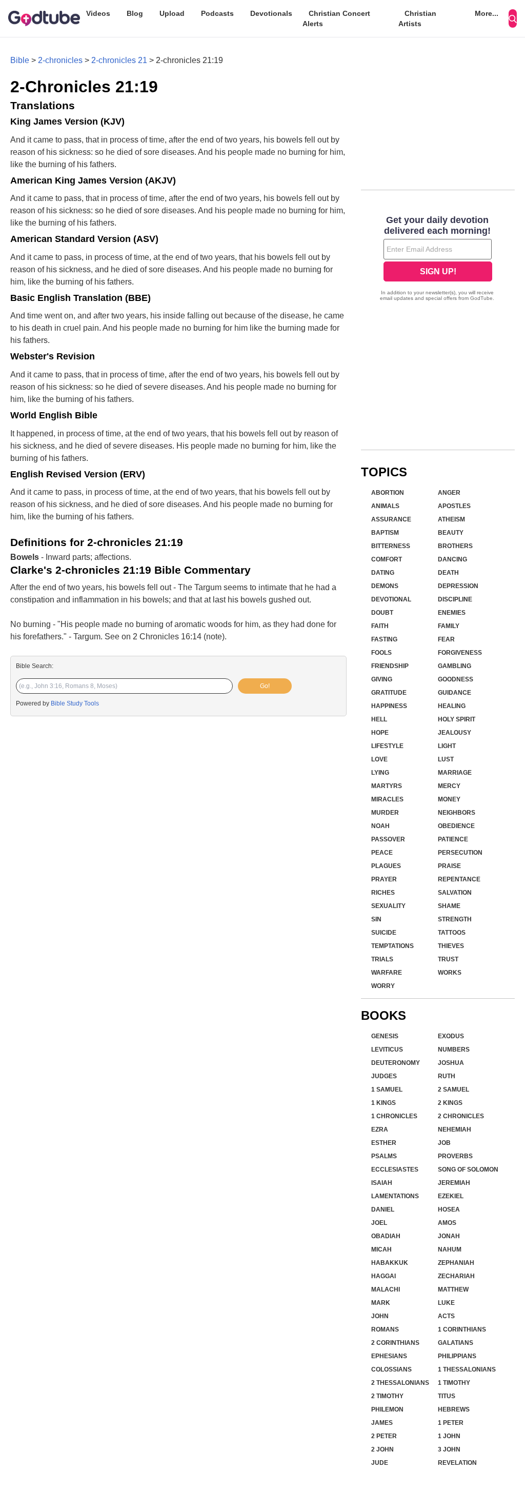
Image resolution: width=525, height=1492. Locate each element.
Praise (449, 866)
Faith (380, 626)
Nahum (449, 1249)
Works (449, 972)
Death (448, 572)
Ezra (379, 1129)
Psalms (384, 1156)
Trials (382, 959)
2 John (382, 1449)
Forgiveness (460, 652)
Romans (385, 1329)
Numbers (454, 1049)
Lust (446, 759)
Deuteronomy (395, 1062)
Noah (380, 826)
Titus (446, 1396)
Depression (458, 586)
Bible (19, 60)
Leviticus (387, 1049)
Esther (383, 1142)
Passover (388, 839)
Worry (383, 986)
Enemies (452, 612)
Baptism (385, 532)
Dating (382, 572)
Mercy (449, 786)
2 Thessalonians (400, 1382)
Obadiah (385, 1236)
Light (447, 746)
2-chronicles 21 (119, 60)
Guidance (454, 692)
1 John (449, 1436)
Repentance (459, 879)
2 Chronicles (461, 1116)
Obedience (456, 826)
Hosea (449, 1209)
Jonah (449, 1236)
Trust (448, 959)
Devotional (391, 599)
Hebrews (454, 1409)
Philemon (387, 1409)
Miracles (387, 799)
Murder (385, 812)
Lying (380, 772)
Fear (446, 639)
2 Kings (450, 1102)
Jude (379, 1462)
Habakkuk (389, 1262)
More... (486, 13)
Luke (446, 1302)
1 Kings (383, 1102)
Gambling (454, 666)
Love (379, 759)
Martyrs (386, 786)
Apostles (454, 506)
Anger (449, 492)
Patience (453, 839)
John (380, 1316)
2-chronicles (60, 60)
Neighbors (456, 812)
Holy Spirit (456, 719)
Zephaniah (456, 1262)
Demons (384, 586)
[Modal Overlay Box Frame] (438, 259)
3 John (449, 1449)
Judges (384, 1076)
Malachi (385, 1289)
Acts (446, 1316)
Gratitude (389, 692)
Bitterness (390, 546)
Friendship (390, 666)
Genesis (384, 1036)
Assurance (391, 519)
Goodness (455, 679)
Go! (265, 686)
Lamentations (395, 1196)
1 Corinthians (462, 1329)
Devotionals (271, 13)
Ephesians (389, 1356)
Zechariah (456, 1276)
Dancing (452, 559)
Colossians (391, 1369)
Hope (380, 732)
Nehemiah (454, 1129)
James (382, 1422)
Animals (385, 506)
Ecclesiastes (394, 1169)
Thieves (451, 946)
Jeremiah (454, 1182)
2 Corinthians (395, 1342)
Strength (455, 919)
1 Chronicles (394, 1116)
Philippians (457, 1356)
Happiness (389, 706)
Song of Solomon (468, 1169)
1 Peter (450, 1422)
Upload (172, 13)
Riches (383, 892)
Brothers (455, 546)
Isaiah (381, 1182)
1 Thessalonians (467, 1369)
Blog (135, 13)
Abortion (387, 492)
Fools (381, 652)
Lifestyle (387, 746)
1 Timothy (454, 1382)
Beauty (450, 532)
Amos (447, 1222)
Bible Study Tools (75, 703)
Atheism (451, 519)
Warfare (386, 972)
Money (449, 799)
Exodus (451, 1036)
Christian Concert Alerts (336, 18)
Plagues (386, 866)
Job (444, 1142)
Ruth (446, 1076)
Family (448, 626)
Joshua (451, 1062)
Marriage (455, 772)
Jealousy (454, 732)
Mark (380, 1302)
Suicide (383, 932)
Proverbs (455, 1156)
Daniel (382, 1209)
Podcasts (217, 13)
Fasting (384, 639)
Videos (98, 13)
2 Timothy (387, 1396)
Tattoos (452, 932)
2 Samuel (453, 1089)
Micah (381, 1249)
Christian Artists (417, 18)
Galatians (455, 1342)
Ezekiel (450, 1196)
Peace (382, 852)
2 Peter (384, 1436)
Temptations (392, 946)
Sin (376, 919)
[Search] (513, 18)
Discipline (455, 599)
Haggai (383, 1276)
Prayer (384, 879)
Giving (381, 679)
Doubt (382, 612)
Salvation (455, 892)
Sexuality (388, 906)
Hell (379, 719)
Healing (452, 706)
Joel (379, 1222)
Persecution (460, 852)
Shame (449, 906)
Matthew (453, 1289)
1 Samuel (386, 1089)
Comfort (386, 559)
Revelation (457, 1462)
